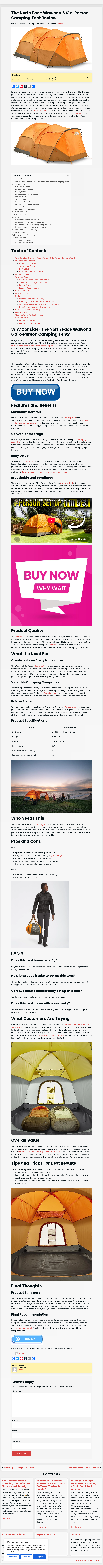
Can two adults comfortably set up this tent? (35, 225)
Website (16, 1441)
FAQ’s (16, 217)
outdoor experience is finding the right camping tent (34, 345)
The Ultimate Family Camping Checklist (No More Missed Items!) (16, 1483)
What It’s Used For (21, 199)
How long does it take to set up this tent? (33, 222)
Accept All (39, 1557)
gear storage (56, 855)
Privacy (78, 1561)
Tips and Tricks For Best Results (26, 235)
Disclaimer (97, 1561)
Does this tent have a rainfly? (28, 220)
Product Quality (20, 197)
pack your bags (74, 113)
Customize (13, 1557)
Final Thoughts (21, 238)
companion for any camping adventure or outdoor (40, 1151)
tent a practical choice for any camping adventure (44, 472)
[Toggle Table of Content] (66, 176)
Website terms (87, 1561)
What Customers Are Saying (25, 229)
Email (15, 1431)
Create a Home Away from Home (29, 202)
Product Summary (24, 240)
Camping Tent (69, 417)
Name (15, 1420)
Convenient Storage (25, 189)
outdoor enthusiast (23, 1328)
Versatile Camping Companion (29, 204)
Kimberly (60, 24)
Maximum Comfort (24, 187)
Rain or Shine (22, 207)
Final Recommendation (26, 243)
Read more (7, 1518)
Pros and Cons (20, 214)
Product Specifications (26, 209)
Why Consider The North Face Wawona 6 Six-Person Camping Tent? (41, 181)
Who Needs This (20, 212)
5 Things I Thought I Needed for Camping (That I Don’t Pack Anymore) (83, 1485)
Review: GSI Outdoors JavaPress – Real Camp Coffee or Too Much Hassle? (51, 1485)
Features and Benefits (22, 184)
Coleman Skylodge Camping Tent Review (19, 1468)
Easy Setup (22, 192)
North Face (20, 637)
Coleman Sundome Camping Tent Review (84, 1468)
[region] (26, 1550)
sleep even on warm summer (52, 1035)
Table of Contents (21, 179)
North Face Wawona (42, 110)
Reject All (26, 1557)
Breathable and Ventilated (28, 194)
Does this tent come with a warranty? (32, 227)
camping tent (29, 461)
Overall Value (20, 232)
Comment (17, 1391)
